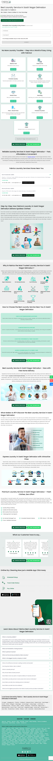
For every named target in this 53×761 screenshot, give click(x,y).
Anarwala (31, 709)
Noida (13, 728)
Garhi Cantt (21, 707)
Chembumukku (20, 729)
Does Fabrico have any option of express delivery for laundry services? (19, 675)
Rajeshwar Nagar (29, 707)
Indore (38, 735)
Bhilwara (10, 738)
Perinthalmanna (15, 742)
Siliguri (16, 740)
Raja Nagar (18, 704)
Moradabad (21, 740)
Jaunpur (8, 728)
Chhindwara (28, 735)
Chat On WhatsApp (35, 144)
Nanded (32, 743)
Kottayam (45, 740)
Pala (13, 732)
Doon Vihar (4, 709)
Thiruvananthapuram (22, 739)
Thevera (4, 732)
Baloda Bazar (5, 738)
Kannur (31, 732)
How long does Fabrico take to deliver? (11, 666)
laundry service (31, 156)
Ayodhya (12, 740)
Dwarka (13, 744)
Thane (3, 740)
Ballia (49, 728)
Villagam (12, 704)
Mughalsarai (8, 729)
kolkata (21, 736)
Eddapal (37, 731)
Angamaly (42, 731)
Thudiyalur (11, 743)
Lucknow (14, 729)
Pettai (7, 704)
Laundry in (17, 375)
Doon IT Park (14, 707)
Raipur (19, 731)
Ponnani (44, 742)
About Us (4, 721)
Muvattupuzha (5, 743)
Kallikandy (41, 738)
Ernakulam (36, 732)
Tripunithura (38, 729)
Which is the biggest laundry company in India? (14, 658)
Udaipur (45, 743)
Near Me (14, 721)
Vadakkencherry (32, 740)
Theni (26, 740)
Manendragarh (25, 732)
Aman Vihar (37, 707)
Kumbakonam (22, 743)
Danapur (28, 743)
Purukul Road (11, 709)
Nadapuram (12, 733)
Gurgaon (4, 728)
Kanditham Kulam (6, 705)
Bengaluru (43, 735)
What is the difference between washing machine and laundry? (17, 663)
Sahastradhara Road (40, 709)
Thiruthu (17, 702)
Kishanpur (27, 705)
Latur (46, 731)
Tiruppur (15, 738)
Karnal (28, 742)
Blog (18, 721)
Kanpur (3, 729)
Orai (46, 728)
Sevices (9, 721)
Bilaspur (15, 731)
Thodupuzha (4, 739)
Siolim (3, 736)
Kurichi (3, 704)
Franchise (22, 721)
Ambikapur (4, 735)
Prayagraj (4, 742)
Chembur (39, 742)
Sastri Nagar (45, 702)
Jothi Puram (41, 704)
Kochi (41, 732)
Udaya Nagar (33, 704)
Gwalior (23, 735)
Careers (18, 723)
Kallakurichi (39, 740)
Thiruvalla (15, 735)
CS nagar (4, 702)
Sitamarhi (29, 738)
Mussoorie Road (6, 707)
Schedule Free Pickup (20, 144)
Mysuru (34, 735)
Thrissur (27, 729)
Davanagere (35, 738)
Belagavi (9, 744)
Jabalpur (36, 733)
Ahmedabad (36, 736)
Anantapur (41, 733)
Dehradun (47, 739)
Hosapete (10, 735)
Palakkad (42, 736)
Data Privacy (12, 723)
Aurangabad (16, 736)
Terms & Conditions (42, 721)
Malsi (18, 705)
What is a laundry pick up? (8, 669)
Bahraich (28, 731)
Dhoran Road (44, 707)
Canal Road (34, 705)
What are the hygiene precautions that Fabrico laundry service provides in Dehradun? (22, 688)
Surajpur (24, 738)
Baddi (10, 739)
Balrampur (22, 728)
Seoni (21, 742)
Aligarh (32, 731)
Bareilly (31, 733)
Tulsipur (17, 728)
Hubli (19, 735)
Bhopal (37, 743)
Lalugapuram (10, 702)
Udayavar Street (30, 702)
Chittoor (46, 733)
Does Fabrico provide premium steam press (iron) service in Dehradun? (19, 679)
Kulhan (17, 709)
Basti (42, 728)
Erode (47, 735)
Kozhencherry (18, 732)
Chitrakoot (27, 728)
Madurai (9, 742)
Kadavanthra (5, 731)
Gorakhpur (44, 729)
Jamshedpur (19, 733)
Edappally (32, 729)
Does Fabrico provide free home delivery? (12, 685)
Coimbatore (26, 733)
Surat (16, 743)
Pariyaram (42, 739)
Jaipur (41, 743)
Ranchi (7, 740)
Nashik (19, 738)
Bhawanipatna (31, 739)
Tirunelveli (33, 742)
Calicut (37, 739)
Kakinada (14, 739)
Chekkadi (22, 702)
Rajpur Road (41, 705)
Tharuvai (14, 705)
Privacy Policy (5, 723)
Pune (25, 736)
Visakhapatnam (9, 736)
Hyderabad (30, 736)
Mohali (24, 742)
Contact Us (23, 723)
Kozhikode (33, 728)
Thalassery (46, 738)
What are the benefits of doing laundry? (12, 648)
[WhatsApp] (51, 376)
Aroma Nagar (25, 704)
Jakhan (22, 705)
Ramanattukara (5, 733)
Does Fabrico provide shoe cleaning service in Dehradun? (16, 682)
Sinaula (22, 709)
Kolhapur (4, 744)
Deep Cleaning (32, 721)
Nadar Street (38, 702)
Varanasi (11, 731)
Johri (26, 709)
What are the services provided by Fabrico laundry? (15, 655)
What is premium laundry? (9, 652)
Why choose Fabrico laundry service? (11, 672)
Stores (26, 721)
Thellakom (9, 732)
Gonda (23, 731)
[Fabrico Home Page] (6, 2)
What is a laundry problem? (9, 637)
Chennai (38, 728)
